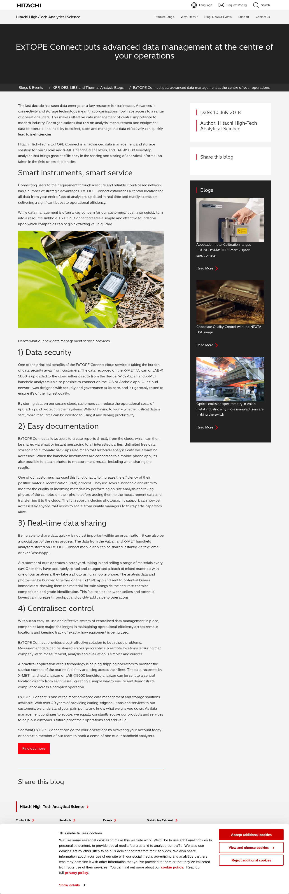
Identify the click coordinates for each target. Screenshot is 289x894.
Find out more (33, 748)
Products (65, 820)
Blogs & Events (31, 87)
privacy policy (76, 873)
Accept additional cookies (251, 835)
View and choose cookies (249, 847)
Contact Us (23, 820)
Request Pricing (236, 5)
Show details (69, 885)
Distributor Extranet (160, 820)
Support (243, 17)
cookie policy (172, 867)
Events (107, 820)
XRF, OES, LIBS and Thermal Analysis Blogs (88, 87)
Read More (204, 268)
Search (265, 5)
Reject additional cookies (251, 860)
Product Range (164, 17)
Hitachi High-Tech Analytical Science (48, 17)
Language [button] (205, 5)
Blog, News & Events (218, 17)
